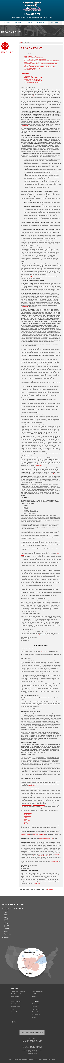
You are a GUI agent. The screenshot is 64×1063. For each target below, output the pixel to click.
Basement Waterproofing (18, 991)
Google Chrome (27, 816)
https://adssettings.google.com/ (46, 838)
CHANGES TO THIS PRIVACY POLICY (33, 68)
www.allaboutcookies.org (39, 805)
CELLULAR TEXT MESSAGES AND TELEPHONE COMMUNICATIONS (40, 66)
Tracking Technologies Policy (45, 855)
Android (26, 823)
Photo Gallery (35, 1012)
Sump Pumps (15, 996)
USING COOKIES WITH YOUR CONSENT (33, 79)
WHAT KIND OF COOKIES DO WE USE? (33, 77)
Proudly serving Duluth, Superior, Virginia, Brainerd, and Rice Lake (32, 17)
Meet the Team (15, 1012)
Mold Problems (36, 994)
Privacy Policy (33, 855)
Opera (25, 817)
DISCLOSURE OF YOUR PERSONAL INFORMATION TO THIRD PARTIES (41, 63)
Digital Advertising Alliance (39, 834)
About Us (29, 22)
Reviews (34, 1006)
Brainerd (6, 923)
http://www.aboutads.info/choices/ (30, 833)
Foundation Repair (16, 994)
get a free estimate (32, 1033)
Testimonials (35, 1004)
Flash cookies (27, 820)
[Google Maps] (15, 1022)
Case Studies (35, 1009)
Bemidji (6, 919)
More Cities (5, 937)
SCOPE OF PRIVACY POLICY (31, 56)
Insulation (34, 996)
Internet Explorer (28, 813)
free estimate (51, 889)
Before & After (36, 1014)
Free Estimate (55, 22)
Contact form (42, 634)
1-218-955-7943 (32, 1047)
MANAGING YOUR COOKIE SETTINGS (33, 80)
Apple (25, 822)
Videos (34, 1017)
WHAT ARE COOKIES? (29, 76)
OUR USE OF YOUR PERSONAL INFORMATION (35, 59)
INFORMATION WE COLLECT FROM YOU (33, 58)
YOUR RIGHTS (27, 65)
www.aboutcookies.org (27, 805)
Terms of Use (36, 95)
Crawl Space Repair (37, 991)
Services (7, 22)
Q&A (12, 1009)
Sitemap (53, 1059)
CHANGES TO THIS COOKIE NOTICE (32, 82)
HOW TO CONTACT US (29, 69)
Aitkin (5, 912)
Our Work (18, 22)
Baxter (5, 917)
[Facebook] (12, 1022)
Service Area (41, 22)
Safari (25, 819)
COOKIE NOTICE (25, 73)
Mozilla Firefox (27, 814)
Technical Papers (15, 1006)
